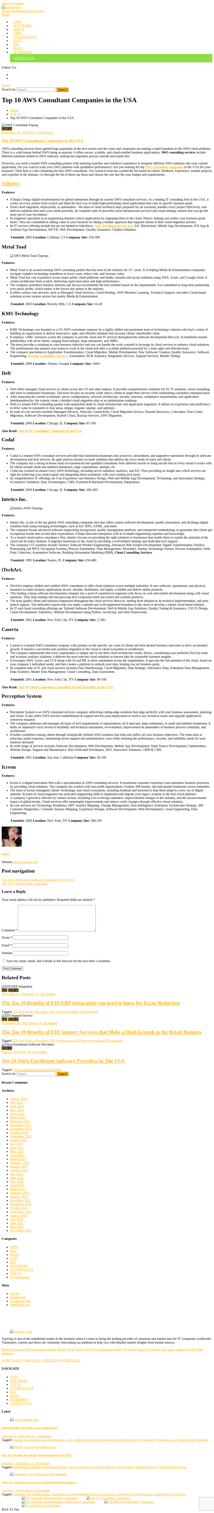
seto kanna (168, 1349)
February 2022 (19, 1193)
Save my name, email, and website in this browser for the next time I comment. (59, 961)
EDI (16, 44)
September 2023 (21, 1136)
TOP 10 (18, 29)
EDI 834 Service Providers (30, 1012)
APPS (17, 22)
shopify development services (167, 1467)
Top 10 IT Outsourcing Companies (25, 883)
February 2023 (19, 1163)
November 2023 (21, 1129)
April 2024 (17, 1114)
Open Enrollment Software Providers (36, 1069)
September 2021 (21, 1211)
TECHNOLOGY (25, 37)
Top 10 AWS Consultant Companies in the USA (42, 140)
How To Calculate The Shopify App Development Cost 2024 (36, 1455)
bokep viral (82, 1349)
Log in (14, 1293)
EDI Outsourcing (61, 1040)
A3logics (11, 183)
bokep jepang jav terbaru (144, 1349)
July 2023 (16, 1144)
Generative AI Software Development (127, 1494)
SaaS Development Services (113, 226)
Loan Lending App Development (87, 1440)
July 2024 (16, 1102)
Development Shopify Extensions (34, 1467)
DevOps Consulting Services (48, 356)
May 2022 (17, 1181)
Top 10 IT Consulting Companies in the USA (50, 431)
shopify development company (126, 1467)
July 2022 (16, 1174)
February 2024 (19, 1121)
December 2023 (20, 1125)
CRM (17, 33)
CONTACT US (24, 58)
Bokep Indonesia (13, 1349)
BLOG (18, 48)
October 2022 (19, 1170)
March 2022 (18, 1189)
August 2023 (18, 1140)
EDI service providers (64, 1012)
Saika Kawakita (186, 1349)
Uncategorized (19, 1277)
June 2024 (17, 1106)
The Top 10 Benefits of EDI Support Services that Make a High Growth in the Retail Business (101, 1032)
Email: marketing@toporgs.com (23, 11)
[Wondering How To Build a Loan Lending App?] (107, 1420)
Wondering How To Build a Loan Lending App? (30, 1427)
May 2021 (17, 1227)
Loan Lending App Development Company (139, 1440)
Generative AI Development (31, 1494)
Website (7, 953)
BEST (17, 40)
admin (49, 132)
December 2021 (20, 1200)
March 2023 (18, 1159)
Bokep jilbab (65, 1349)
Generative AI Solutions (169, 1494)
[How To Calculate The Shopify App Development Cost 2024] (107, 1447)
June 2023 (17, 1147)
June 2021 (17, 1223)
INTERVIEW (22, 52)
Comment (9, 930)
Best (13, 1251)
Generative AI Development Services (75, 1494)
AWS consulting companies (164, 167)
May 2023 (17, 1151)
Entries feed (18, 1297)
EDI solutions (89, 1012)
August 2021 (18, 1215)
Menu (5, 15)
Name (7, 937)
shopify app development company (81, 1467)
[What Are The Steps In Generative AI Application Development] (107, 1474)
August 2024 (18, 1099)
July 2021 (16, 1219)
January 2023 (19, 1166)
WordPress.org (19, 1305)
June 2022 (17, 1178)
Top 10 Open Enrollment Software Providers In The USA (63, 1061)
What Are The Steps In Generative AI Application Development (38, 1482)
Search (6, 85)
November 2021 (21, 1204)
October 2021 (19, 1208)
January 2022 (19, 1196)
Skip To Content (12, 3)
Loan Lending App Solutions (189, 1440)
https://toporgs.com (25, 862)
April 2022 (17, 1185)
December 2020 (20, 1230)
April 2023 (17, 1155)
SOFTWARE (22, 25)
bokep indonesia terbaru (40, 1349)
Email (7, 945)
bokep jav (120, 1349)
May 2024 (17, 1110)
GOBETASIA (11, 1360)
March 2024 (18, 1117)
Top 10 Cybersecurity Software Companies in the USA (38, 880)
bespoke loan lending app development (38, 1440)
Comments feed (20, 1301)
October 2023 (19, 1132)
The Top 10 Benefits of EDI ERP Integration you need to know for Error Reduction (91, 1003)
